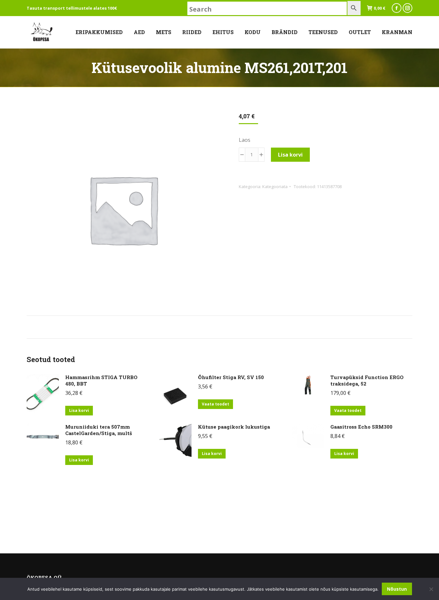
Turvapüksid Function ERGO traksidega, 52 (367, 380)
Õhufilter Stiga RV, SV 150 (231, 377)
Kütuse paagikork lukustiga (234, 426)
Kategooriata (275, 186)
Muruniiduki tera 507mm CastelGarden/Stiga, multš (98, 429)
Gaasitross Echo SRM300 (361, 426)
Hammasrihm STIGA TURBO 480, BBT (101, 380)
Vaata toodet (215, 404)
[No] (431, 589)
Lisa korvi (290, 154)
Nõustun (397, 589)
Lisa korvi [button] (79, 410)
